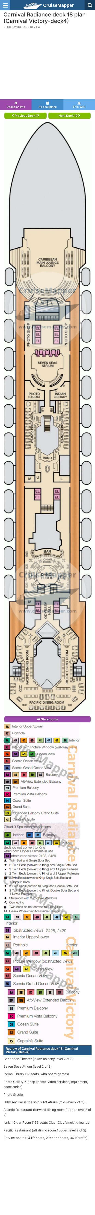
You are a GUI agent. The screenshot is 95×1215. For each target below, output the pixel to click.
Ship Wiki (79, 106)
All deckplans (48, 106)
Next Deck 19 (68, 115)
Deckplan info (16, 106)
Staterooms (49, 719)
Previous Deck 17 (26, 115)
